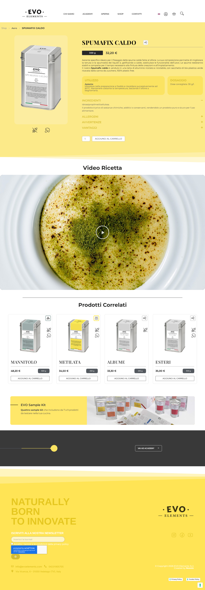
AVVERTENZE (91, 122)
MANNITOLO (24, 362)
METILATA (70, 362)
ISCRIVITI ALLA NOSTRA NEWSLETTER (37, 533)
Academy (88, 14)
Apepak (105, 14)
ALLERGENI (90, 116)
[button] (142, 100)
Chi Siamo (68, 14)
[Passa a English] (158, 14)
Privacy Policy (176, 579)
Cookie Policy (194, 579)
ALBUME (116, 362)
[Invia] (15, 556)
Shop (120, 14)
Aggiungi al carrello (108, 138)
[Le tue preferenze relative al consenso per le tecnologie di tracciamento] (200, 585)
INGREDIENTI (91, 100)
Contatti (137, 14)
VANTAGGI (89, 127)
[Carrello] (174, 14)
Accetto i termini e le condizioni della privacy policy (41, 544)
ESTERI (163, 362)
